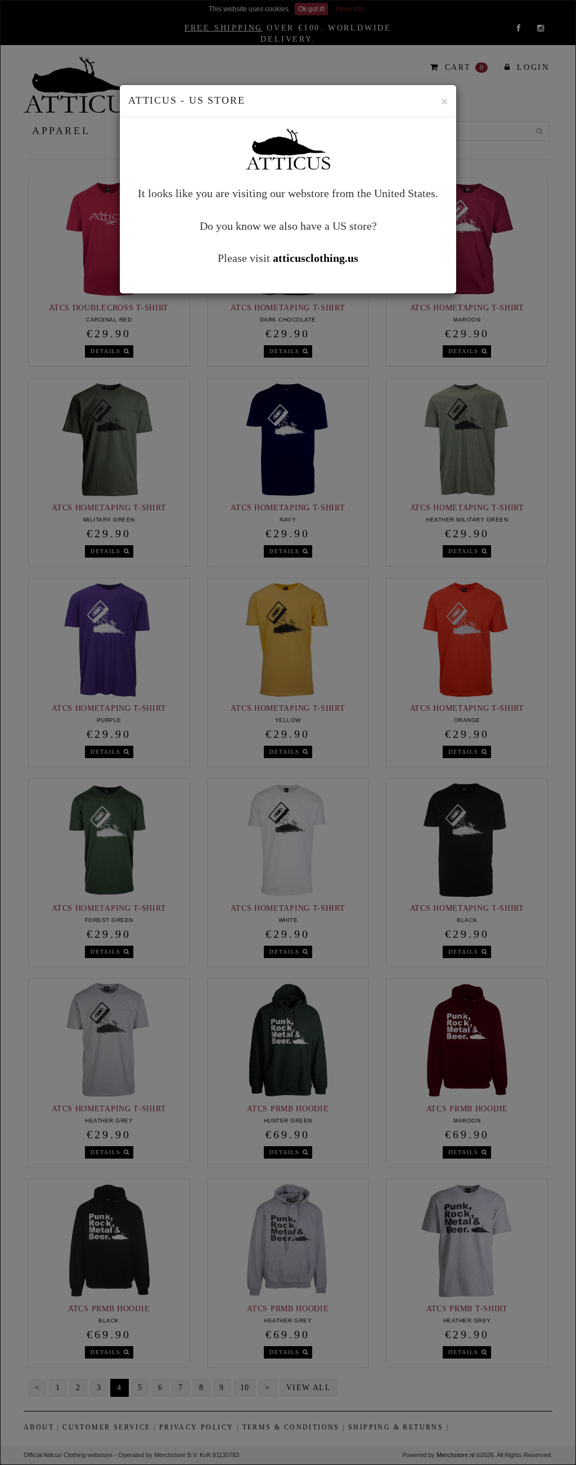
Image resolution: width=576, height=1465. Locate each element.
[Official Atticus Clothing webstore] (288, 147)
